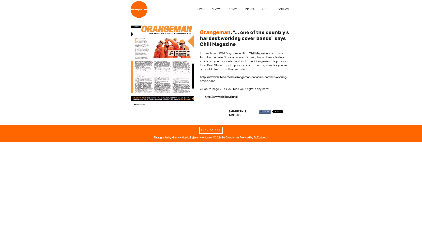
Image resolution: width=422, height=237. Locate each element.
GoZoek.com (261, 137)
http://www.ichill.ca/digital (221, 96)
